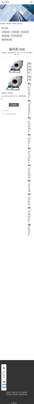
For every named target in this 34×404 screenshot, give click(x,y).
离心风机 (19, 23)
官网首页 (7, 393)
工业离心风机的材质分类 (29, 230)
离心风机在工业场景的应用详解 (29, 171)
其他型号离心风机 (7, 40)
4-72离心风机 (15, 32)
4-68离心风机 (5, 32)
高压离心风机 (5, 36)
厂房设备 (19, 393)
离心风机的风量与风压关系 (29, 199)
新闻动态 (13, 393)
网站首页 (8, 23)
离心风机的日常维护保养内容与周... (29, 215)
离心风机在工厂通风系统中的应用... (29, 155)
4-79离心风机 (24, 32)
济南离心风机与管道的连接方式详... (29, 125)
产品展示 (14, 23)
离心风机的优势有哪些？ (29, 140)
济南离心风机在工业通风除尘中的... (29, 90)
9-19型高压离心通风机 (10, 114)
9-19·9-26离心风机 (16, 36)
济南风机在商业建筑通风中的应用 (29, 108)
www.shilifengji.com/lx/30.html (9, 96)
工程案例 (22, 393)
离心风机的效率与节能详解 (29, 186)
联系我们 (25, 393)
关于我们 (10, 393)
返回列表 (13, 105)
